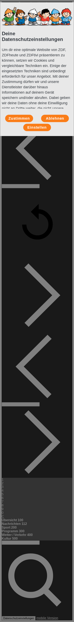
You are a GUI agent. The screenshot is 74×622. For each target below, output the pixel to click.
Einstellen (37, 127)
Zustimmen (19, 118)
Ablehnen (55, 118)
